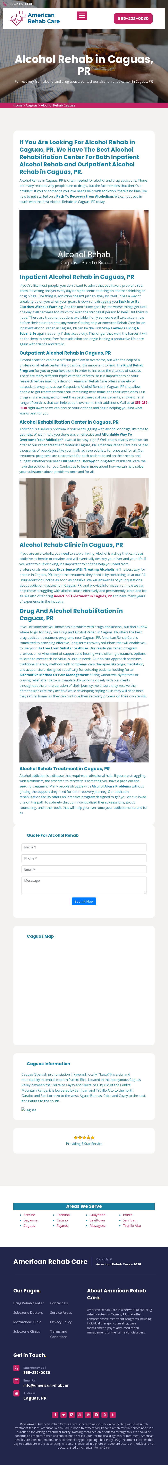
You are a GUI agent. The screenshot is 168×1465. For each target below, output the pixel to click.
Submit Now (84, 901)
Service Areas (61, 1312)
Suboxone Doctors (28, 1312)
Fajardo (62, 1225)
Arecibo (29, 1215)
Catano (62, 1220)
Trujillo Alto (132, 1225)
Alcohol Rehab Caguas (58, 105)
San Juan (129, 1220)
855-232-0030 (20, 3)
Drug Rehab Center (28, 1303)
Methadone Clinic (27, 1322)
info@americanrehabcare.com (51, 1385)
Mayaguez (98, 1225)
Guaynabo (98, 1215)
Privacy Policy (61, 1322)
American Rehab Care (50, 1262)
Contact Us (59, 1303)
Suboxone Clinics (26, 1331)
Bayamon (31, 1220)
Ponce (127, 1215)
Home (18, 105)
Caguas (31, 105)
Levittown (97, 1220)
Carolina (63, 1215)
